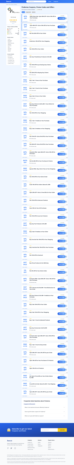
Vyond (49, 447)
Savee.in (9, 441)
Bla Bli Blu (9, 41)
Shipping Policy (11, 61)
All (23, 12)
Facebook (10, 55)
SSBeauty (9, 44)
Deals (33, 12)
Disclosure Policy (31, 447)
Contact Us (30, 442)
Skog (8, 47)
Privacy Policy (30, 445)
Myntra (49, 445)
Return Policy (11, 63)
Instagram (11, 57)
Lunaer (9, 39)
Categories (56, 1)
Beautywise (10, 40)
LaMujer (9, 50)
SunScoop (9, 45)
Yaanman (9, 49)
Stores (49, 1)
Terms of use (30, 449)
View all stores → (51, 449)
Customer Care (11, 60)
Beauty (12, 4)
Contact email (11, 58)
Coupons (28, 12)
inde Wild (9, 48)
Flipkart (49, 444)
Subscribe (62, 430)
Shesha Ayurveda (11, 43)
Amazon (49, 442)
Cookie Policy (30, 444)
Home (7, 4)
